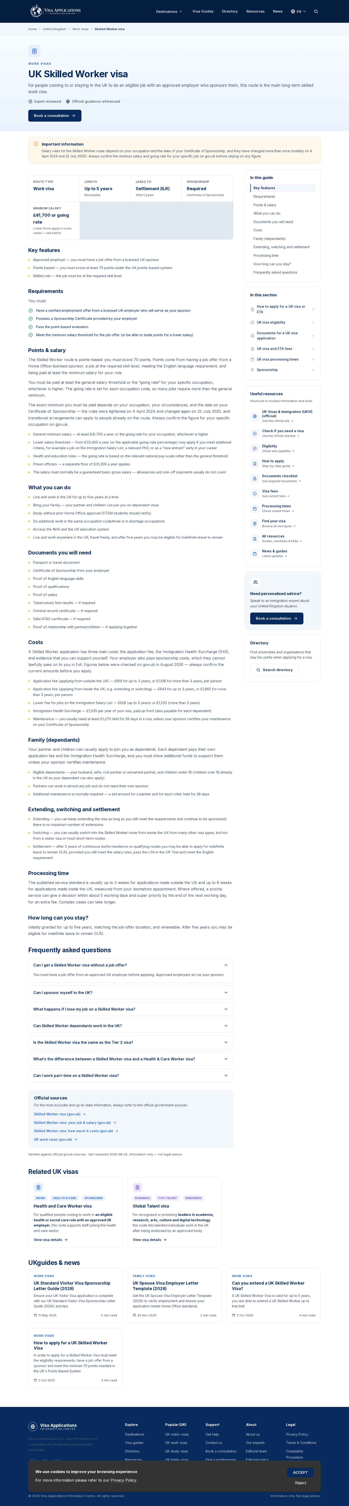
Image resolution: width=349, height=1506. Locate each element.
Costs (258, 230)
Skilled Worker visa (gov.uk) (57, 1114)
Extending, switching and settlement (282, 247)
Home (32, 29)
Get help (212, 1434)
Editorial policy (257, 1460)
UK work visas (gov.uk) (53, 1139)
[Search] (316, 11)
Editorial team (256, 1451)
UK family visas (177, 1460)
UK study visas (176, 1451)
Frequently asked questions (275, 272)
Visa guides (134, 1443)
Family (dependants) (270, 239)
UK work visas (176, 1443)
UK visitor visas (177, 1434)
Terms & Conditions (301, 1443)
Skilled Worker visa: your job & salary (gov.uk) (72, 1123)
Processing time (266, 255)
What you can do (267, 213)
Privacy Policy (297, 1434)
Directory (230, 11)
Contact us (214, 1443)
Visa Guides (203, 11)
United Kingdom (54, 29)
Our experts (255, 1443)
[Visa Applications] (55, 11)
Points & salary (265, 205)
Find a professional (221, 1460)
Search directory (278, 670)
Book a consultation (51, 115)
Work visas (80, 29)
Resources (255, 11)
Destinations (166, 11)
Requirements (264, 196)
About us (253, 1434)
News (278, 11)
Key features (264, 188)
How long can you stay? (272, 264)
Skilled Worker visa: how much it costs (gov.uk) (73, 1131)
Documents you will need (273, 222)
